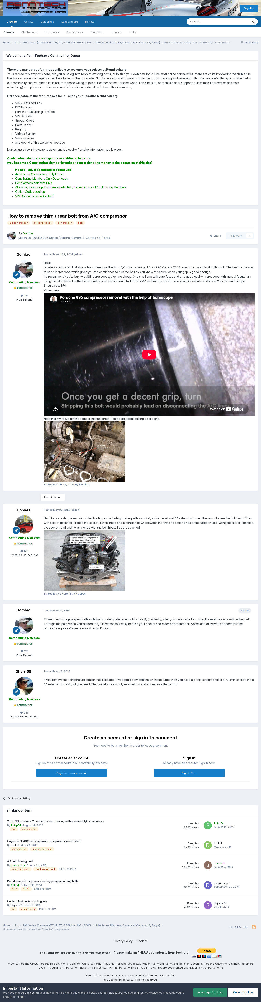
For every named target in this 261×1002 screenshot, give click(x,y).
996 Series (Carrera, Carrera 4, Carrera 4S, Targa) (77, 237)
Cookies (142, 941)
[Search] (253, 21)
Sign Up (249, 8)
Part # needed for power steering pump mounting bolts (43, 881)
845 (26, 712)
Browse (12, 21)
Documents (74, 32)
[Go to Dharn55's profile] (24, 686)
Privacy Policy (123, 941)
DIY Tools (51, 32)
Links (132, 32)
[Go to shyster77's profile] (208, 905)
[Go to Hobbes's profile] (24, 524)
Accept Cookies (211, 992)
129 (25, 551)
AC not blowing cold (20, 861)
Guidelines (47, 21)
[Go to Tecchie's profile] (208, 865)
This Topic (237, 21)
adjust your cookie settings (126, 992)
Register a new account (72, 773)
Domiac (23, 254)
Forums (9, 32)
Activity (28, 21)
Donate (89, 21)
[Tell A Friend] (198, 8)
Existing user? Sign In (218, 8)
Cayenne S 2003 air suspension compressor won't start (44, 841)
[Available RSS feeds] (254, 927)
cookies (30, 992)
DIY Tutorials (29, 32)
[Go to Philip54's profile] (208, 825)
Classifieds (98, 32)
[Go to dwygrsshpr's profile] (208, 885)
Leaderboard (69, 21)
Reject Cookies (243, 992)
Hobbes (23, 510)
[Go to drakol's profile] (208, 845)
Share (216, 235)
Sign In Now (189, 773)
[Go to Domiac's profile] (11, 235)
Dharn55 (23, 671)
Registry (117, 32)
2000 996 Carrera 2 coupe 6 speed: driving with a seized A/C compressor (55, 821)
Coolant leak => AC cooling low (27, 901)
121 (25, 295)
